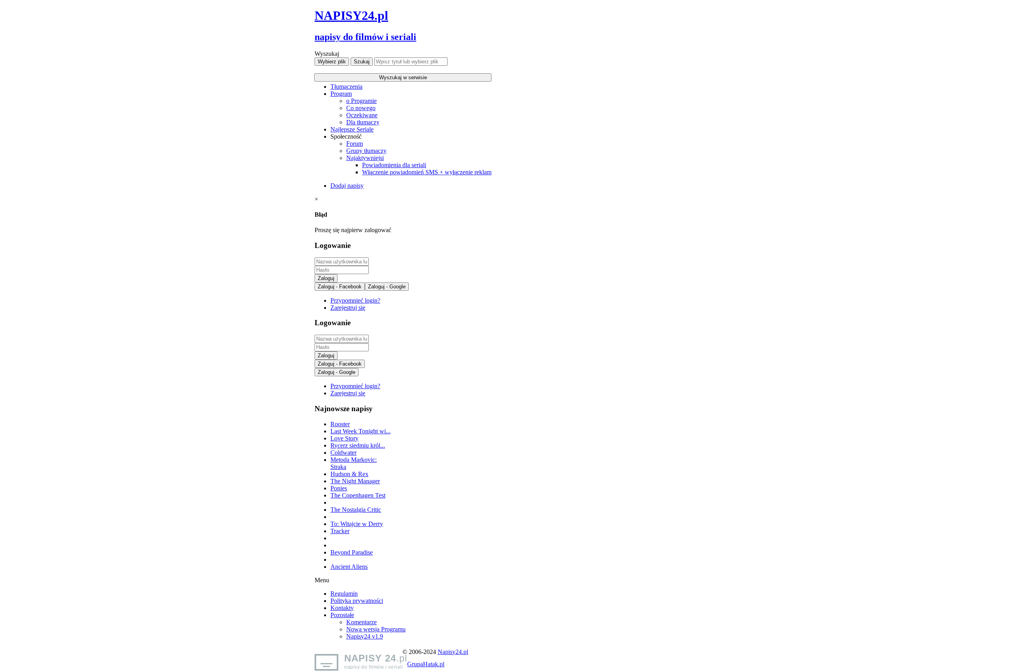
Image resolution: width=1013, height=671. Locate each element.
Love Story (344, 438)
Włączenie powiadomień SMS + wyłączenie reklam (426, 172)
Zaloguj (326, 278)
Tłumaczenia (346, 86)
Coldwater (343, 452)
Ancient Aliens (349, 566)
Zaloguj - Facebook (340, 287)
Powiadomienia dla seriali (394, 165)
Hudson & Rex (349, 474)
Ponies (338, 488)
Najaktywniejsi (365, 157)
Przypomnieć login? (355, 300)
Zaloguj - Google (387, 287)
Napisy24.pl (453, 651)
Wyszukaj (327, 53)
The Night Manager (355, 481)
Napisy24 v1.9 (364, 636)
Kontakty (342, 607)
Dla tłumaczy (362, 122)
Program (341, 93)
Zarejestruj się (347, 307)
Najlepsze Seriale (352, 129)
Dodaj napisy (347, 185)
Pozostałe (342, 615)
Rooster (340, 424)
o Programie (361, 100)
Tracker (339, 531)
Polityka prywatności (356, 600)
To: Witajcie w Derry (356, 523)
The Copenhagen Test (357, 495)
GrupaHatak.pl (425, 664)
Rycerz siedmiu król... (357, 445)
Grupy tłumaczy (366, 150)
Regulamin (344, 593)
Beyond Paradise (351, 552)
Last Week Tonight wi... (360, 431)
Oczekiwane (362, 115)
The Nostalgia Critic (355, 509)
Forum (354, 143)
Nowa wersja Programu (376, 629)
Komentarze (361, 622)
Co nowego (361, 108)
